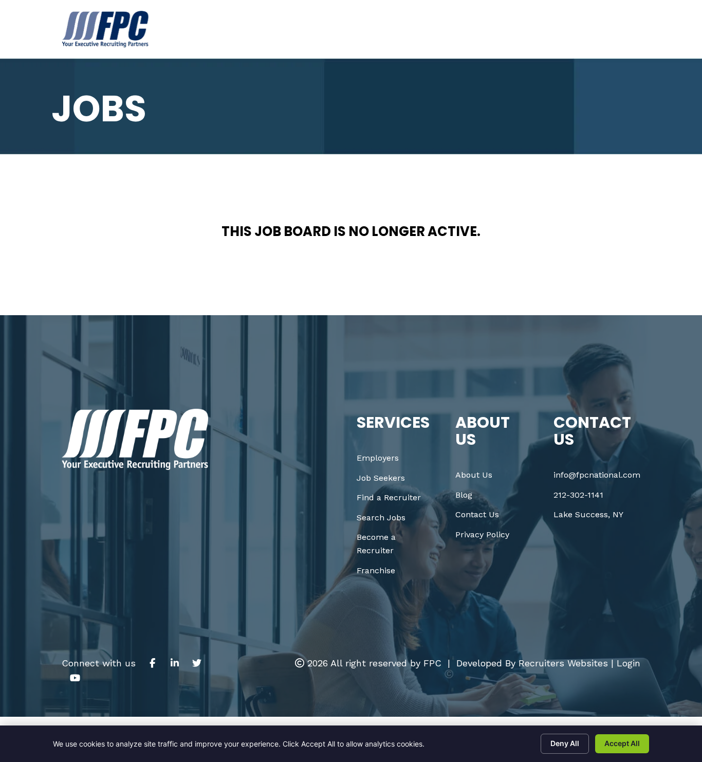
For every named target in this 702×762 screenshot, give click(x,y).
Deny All (564, 743)
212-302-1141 (578, 495)
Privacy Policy (482, 534)
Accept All (622, 743)
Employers (378, 458)
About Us (473, 475)
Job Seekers (381, 478)
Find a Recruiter (389, 497)
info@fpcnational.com (596, 475)
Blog (463, 495)
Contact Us (477, 514)
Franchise (376, 570)
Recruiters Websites (563, 663)
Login (628, 663)
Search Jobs (381, 517)
